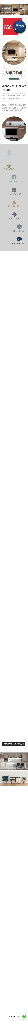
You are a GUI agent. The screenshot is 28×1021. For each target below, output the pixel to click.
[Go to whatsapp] (24, 1016)
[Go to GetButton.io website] (24, 1019)
